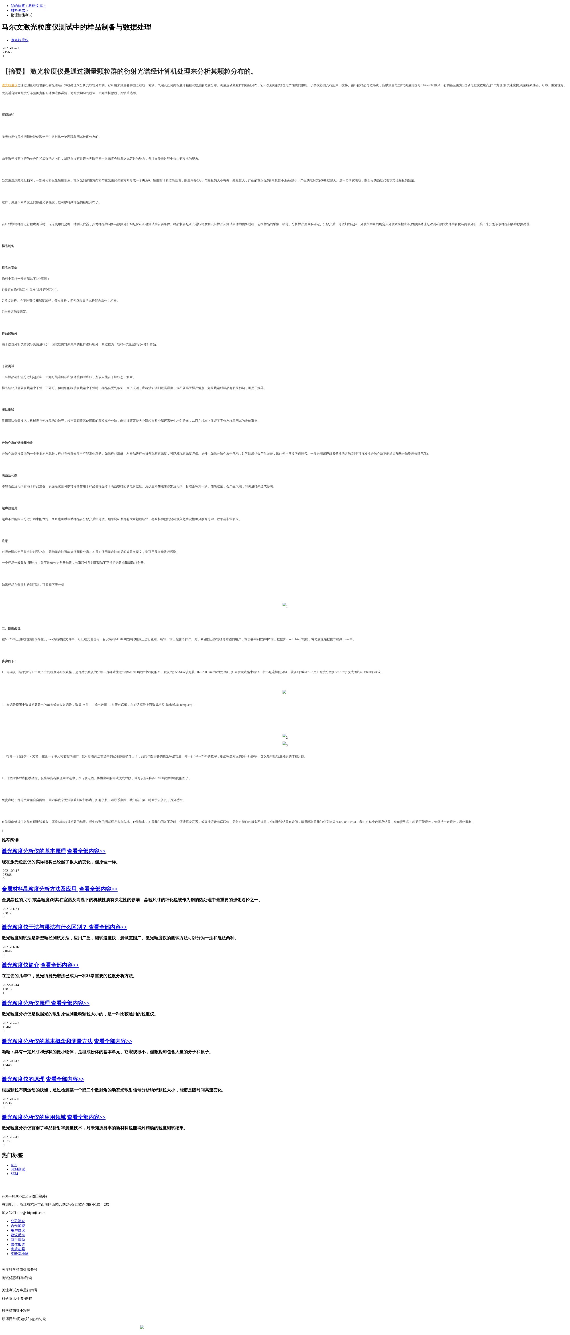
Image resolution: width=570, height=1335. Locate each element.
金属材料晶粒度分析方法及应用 (40, 889)
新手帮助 (18, 1240)
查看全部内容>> (86, 851)
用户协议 (18, 1230)
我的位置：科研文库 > (28, 6)
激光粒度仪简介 (20, 965)
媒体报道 (18, 1244)
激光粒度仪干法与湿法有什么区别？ (45, 927)
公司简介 (18, 1221)
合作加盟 (18, 1226)
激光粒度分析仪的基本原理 (34, 851)
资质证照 (18, 1249)
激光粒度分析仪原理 (26, 1003)
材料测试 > (19, 10)
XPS (14, 1165)
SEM (14, 1174)
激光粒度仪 (19, 40)
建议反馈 (18, 1235)
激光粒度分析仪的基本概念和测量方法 (47, 1041)
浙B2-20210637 (248, 1327)
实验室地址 (19, 1254)
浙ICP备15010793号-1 (278, 1327)
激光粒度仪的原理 (23, 1079)
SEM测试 (18, 1169)
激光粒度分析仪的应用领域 (34, 1117)
